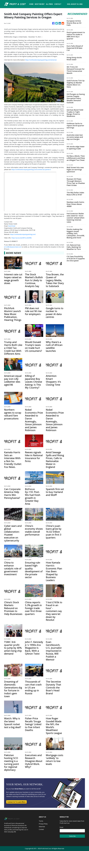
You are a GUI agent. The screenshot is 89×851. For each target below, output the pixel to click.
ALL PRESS (49, 4)
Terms (41, 821)
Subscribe (72, 836)
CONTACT (57, 4)
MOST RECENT (40, 4)
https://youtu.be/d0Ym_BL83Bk (21, 238)
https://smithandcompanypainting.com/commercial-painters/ (31, 169)
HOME (31, 4)
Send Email (11, 226)
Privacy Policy (43, 824)
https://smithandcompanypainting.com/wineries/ (41, 60)
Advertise (42, 827)
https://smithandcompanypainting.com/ (23, 234)
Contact (41, 829)
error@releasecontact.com (12, 247)
